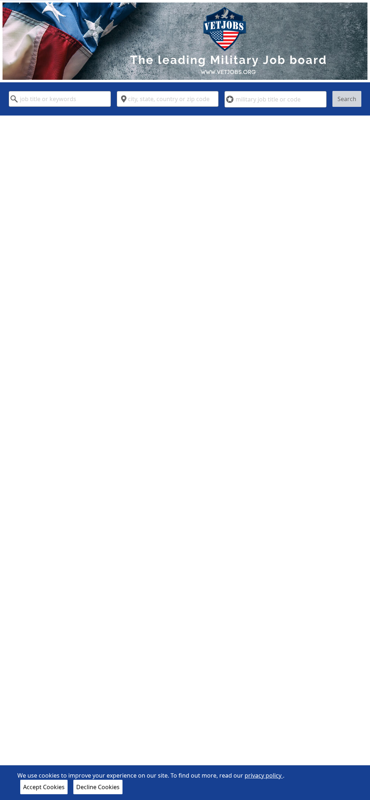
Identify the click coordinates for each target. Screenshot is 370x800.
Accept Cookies (44, 787)
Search (346, 99)
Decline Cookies (98, 787)
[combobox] (60, 99)
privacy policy (264, 775)
